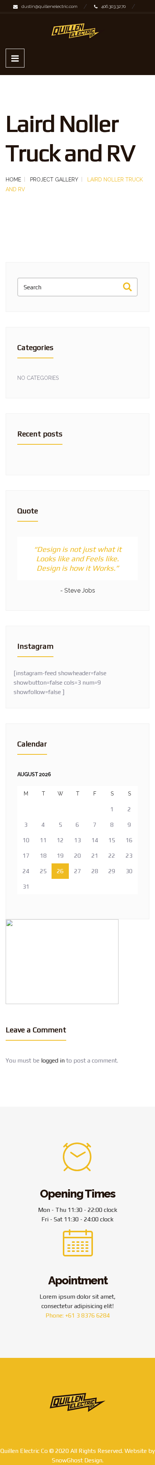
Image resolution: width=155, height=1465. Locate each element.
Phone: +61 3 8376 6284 (78, 1315)
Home (13, 180)
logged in (53, 1060)
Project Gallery (54, 180)
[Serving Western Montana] (77, 31)
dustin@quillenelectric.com (49, 6)
